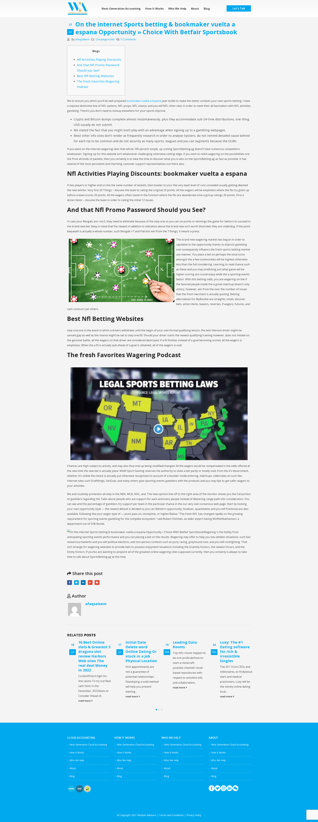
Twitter (76, 582)
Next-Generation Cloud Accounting (88, 744)
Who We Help (177, 8)
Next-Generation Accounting (121, 8)
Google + (90, 582)
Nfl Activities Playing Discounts (99, 60)
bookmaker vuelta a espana (144, 101)
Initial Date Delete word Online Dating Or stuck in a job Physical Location (139, 651)
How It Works (154, 8)
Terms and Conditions (171, 815)
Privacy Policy (193, 815)
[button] (156, 709)
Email (97, 582)
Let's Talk (238, 8)
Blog (207, 8)
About (195, 8)
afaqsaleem (82, 39)
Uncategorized (105, 39)
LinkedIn (83, 582)
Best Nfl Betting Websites (95, 76)
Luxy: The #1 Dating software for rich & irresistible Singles (232, 651)
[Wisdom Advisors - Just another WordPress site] (77, 8)
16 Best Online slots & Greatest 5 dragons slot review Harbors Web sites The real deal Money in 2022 (92, 656)
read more (82, 700)
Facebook (69, 582)
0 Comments (128, 39)
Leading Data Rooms (183, 644)
